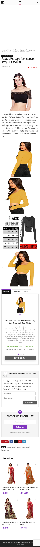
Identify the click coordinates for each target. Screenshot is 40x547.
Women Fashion (12, 50)
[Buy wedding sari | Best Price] (29, 499)
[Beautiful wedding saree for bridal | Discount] (29, 464)
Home (3, 50)
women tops (5, 450)
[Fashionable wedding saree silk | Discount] (10, 499)
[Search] (37, 2)
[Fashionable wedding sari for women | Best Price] (10, 464)
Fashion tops (11, 447)
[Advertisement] (20, 26)
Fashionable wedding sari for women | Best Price (10, 488)
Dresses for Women (27, 50)
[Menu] (2, 2)
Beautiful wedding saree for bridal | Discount (29, 488)
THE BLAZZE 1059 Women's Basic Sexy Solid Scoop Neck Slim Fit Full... (20, 322)
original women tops (23, 447)
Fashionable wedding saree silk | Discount (10, 523)
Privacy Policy (20, 544)
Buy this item (20, 358)
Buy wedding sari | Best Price (27, 523)
